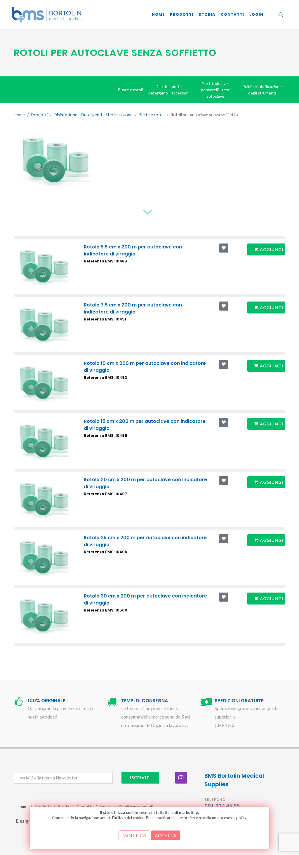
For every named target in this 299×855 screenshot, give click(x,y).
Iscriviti (140, 777)
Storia (63, 806)
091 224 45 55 (222, 806)
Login (105, 806)
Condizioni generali (135, 806)
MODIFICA (134, 835)
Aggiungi (271, 249)
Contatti (84, 806)
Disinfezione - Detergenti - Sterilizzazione (93, 114)
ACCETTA (165, 835)
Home (19, 114)
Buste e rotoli (151, 114)
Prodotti (39, 114)
